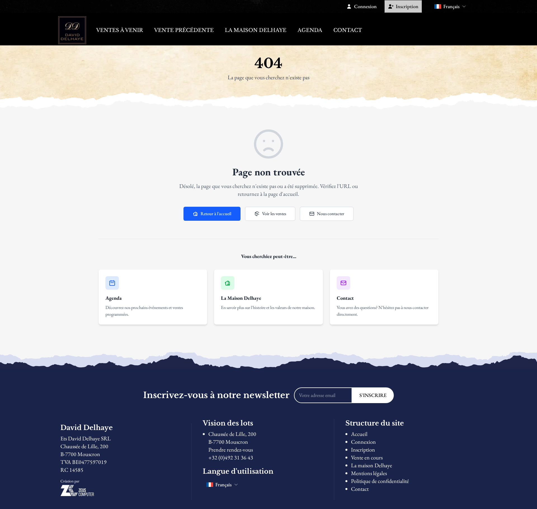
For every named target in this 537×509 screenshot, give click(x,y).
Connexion (363, 441)
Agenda (310, 30)
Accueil (359, 434)
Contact (347, 30)
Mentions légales (369, 473)
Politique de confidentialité (380, 481)
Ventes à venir (119, 30)
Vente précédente (184, 30)
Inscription (363, 449)
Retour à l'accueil (216, 214)
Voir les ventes (274, 214)
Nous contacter (330, 214)
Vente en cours (367, 457)
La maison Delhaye (255, 30)
